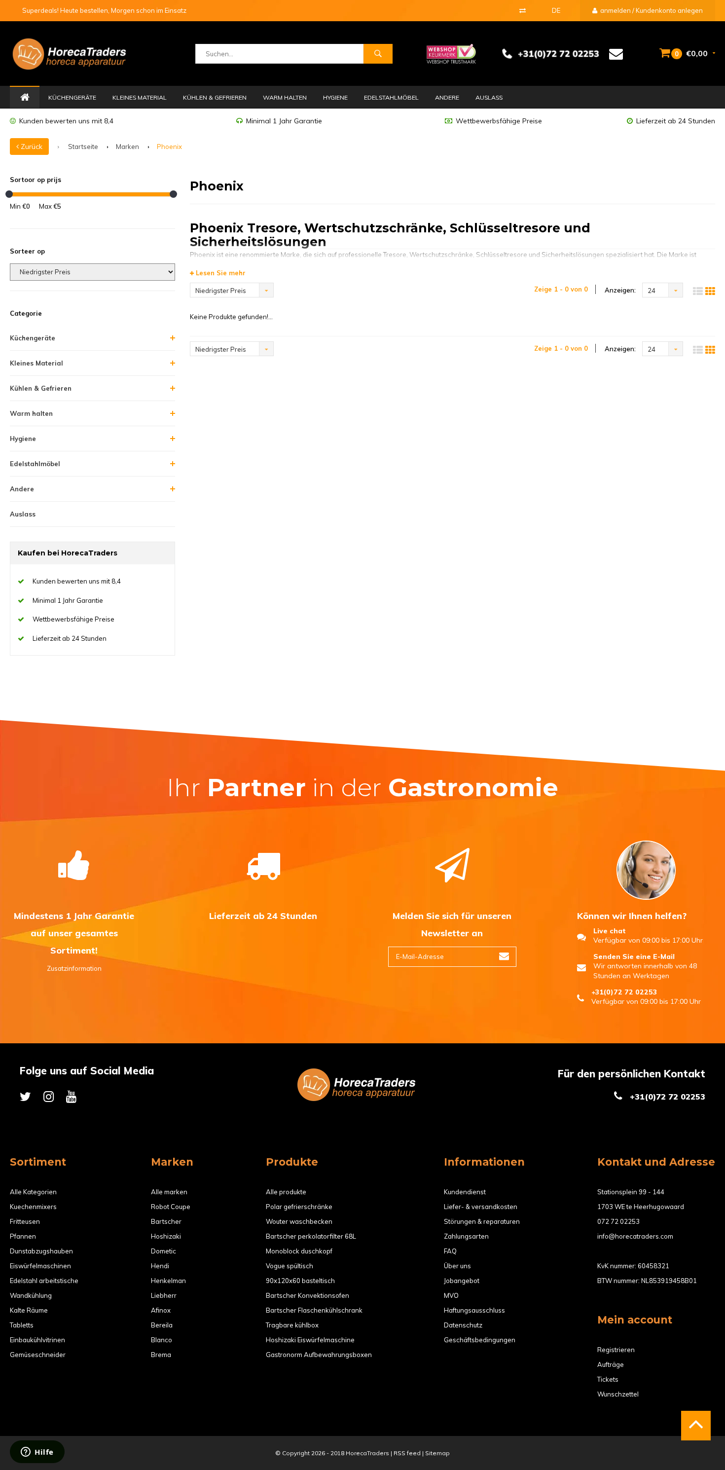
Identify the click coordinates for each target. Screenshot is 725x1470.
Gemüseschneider (38, 1355)
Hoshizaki (166, 1236)
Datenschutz (463, 1325)
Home (24, 98)
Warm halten (285, 97)
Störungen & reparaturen (482, 1221)
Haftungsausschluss (474, 1310)
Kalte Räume (29, 1310)
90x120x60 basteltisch (300, 1281)
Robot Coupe (170, 1207)
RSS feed (407, 1453)
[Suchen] (378, 54)
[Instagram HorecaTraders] (48, 1096)
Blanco (161, 1340)
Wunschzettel (618, 1394)
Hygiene (335, 97)
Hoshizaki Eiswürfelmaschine (310, 1340)
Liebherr (164, 1295)
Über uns (457, 1266)
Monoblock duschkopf (299, 1251)
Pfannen (23, 1236)
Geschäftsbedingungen (479, 1340)
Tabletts (22, 1325)
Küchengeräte (72, 97)
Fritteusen (25, 1221)
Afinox (161, 1310)
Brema (161, 1355)
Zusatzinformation (74, 968)
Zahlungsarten (466, 1236)
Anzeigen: (620, 290)
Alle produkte (286, 1192)
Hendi (160, 1266)
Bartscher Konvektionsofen (307, 1295)
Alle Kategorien (33, 1192)
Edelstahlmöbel (391, 97)
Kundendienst (465, 1192)
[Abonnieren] (504, 957)
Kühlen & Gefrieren (215, 97)
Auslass (489, 97)
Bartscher (166, 1221)
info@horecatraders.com (635, 1236)
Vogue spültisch (289, 1266)
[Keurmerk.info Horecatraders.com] (451, 53)
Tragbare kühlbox (292, 1325)
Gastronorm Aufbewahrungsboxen (319, 1355)
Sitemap (437, 1453)
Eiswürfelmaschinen (40, 1266)
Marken (127, 146)
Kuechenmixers (33, 1207)
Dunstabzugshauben (41, 1251)
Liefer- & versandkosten (480, 1207)
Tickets (607, 1379)
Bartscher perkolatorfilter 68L (311, 1236)
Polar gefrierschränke (299, 1207)
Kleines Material (139, 97)
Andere (447, 97)
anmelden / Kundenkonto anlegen (651, 10)
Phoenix (169, 146)
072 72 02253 (618, 1221)
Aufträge (610, 1364)
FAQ (450, 1251)
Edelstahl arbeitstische (44, 1281)
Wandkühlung (31, 1295)
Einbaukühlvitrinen (37, 1340)
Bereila (162, 1325)
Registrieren (616, 1350)
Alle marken (169, 1192)
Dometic (163, 1251)
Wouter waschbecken (299, 1221)
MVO (451, 1295)
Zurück (30, 146)
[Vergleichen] (522, 10)
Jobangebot (461, 1281)
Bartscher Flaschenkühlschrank (314, 1310)
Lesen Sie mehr (220, 273)
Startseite (83, 146)
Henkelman (168, 1281)
